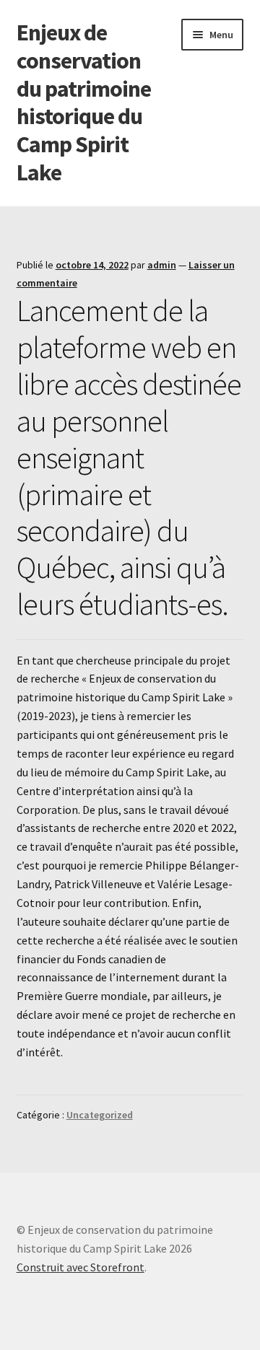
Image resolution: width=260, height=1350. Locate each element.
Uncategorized (99, 1114)
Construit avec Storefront (80, 1267)
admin (161, 264)
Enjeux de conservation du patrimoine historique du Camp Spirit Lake (84, 102)
